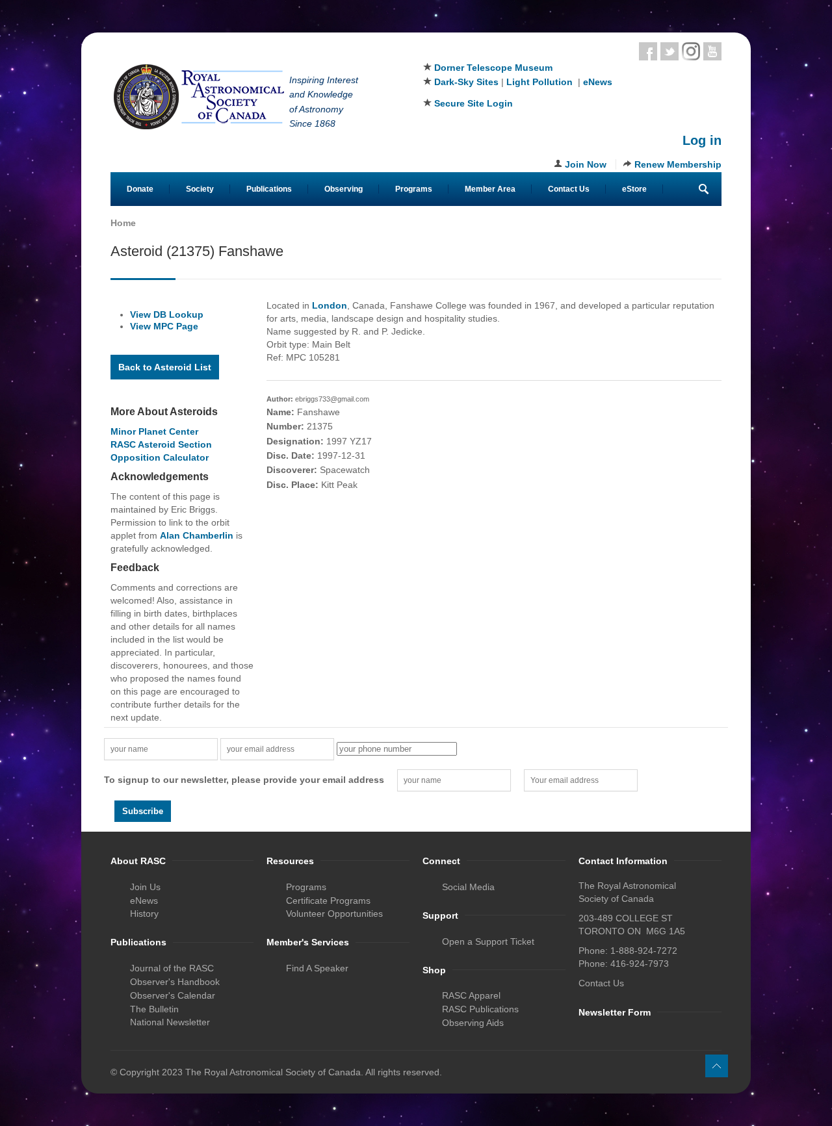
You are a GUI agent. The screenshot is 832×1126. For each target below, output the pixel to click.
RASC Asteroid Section (161, 444)
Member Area (490, 189)
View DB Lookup (166, 314)
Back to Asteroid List (164, 367)
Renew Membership (678, 164)
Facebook (648, 51)
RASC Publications (480, 1009)
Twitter (669, 51)
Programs (413, 189)
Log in (702, 140)
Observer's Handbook (175, 982)
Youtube (712, 51)
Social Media (468, 887)
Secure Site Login (473, 103)
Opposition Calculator (159, 457)
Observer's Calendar (172, 995)
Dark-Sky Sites (466, 82)
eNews (597, 82)
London (329, 305)
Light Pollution (539, 82)
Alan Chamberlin (196, 535)
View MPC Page (164, 326)
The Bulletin (154, 1009)
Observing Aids (473, 1022)
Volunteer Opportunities (334, 913)
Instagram (691, 51)
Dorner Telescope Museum (493, 67)
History (144, 913)
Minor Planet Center (154, 431)
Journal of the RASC (172, 968)
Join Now (585, 164)
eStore (634, 189)
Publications (269, 189)
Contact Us (569, 189)
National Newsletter (170, 1022)
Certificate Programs (328, 900)
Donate (140, 189)
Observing (343, 189)
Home (123, 223)
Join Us (145, 887)
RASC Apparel (471, 995)
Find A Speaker (317, 968)
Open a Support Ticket (488, 941)
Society (200, 189)
